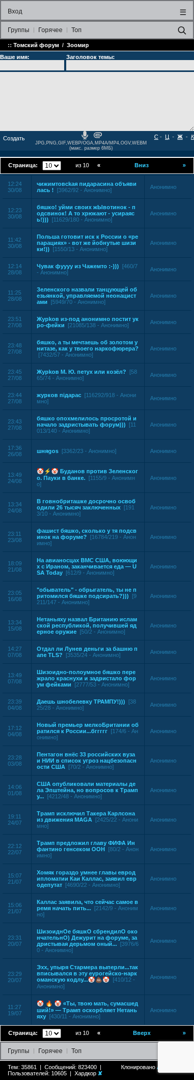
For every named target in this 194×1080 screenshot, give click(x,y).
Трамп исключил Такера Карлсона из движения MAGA (86, 816)
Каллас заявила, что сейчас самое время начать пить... (87, 905)
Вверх (142, 1033)
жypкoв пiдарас (59, 395)
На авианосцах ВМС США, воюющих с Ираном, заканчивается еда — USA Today (87, 566)
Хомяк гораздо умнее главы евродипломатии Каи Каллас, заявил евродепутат (87, 878)
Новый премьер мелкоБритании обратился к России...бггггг (88, 728)
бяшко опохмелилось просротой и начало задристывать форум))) (87, 421)
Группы (18, 30)
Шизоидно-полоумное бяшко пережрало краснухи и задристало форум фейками (86, 678)
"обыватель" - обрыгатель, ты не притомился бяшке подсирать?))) (87, 593)
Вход (15, 11)
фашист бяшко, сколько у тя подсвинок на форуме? (87, 534)
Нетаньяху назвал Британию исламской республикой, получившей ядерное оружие (87, 625)
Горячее (50, 30)
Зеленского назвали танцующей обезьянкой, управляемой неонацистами (87, 295)
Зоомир (78, 45)
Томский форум (36, 45)
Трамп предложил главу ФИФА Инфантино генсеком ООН (86, 846)
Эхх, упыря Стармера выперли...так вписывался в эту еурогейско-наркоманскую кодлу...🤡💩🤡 (87, 973)
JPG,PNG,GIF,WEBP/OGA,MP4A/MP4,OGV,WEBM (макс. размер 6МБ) (91, 145)
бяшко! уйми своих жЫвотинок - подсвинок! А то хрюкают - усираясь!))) (86, 213)
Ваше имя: (14, 57)
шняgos (47, 451)
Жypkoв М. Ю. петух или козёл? (81, 372)
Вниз (141, 165)
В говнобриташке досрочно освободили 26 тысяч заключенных (86, 504)
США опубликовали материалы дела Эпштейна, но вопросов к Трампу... (87, 790)
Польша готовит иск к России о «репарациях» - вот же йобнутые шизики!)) (87, 242)
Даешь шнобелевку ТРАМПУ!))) (81, 701)
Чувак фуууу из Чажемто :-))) (78, 266)
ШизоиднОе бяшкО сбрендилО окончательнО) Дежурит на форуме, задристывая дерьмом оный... (87, 937)
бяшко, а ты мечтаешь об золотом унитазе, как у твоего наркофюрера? (88, 345)
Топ (76, 30)
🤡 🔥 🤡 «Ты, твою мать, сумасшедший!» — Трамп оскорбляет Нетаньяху (87, 1009)
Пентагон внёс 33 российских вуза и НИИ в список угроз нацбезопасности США (87, 760)
